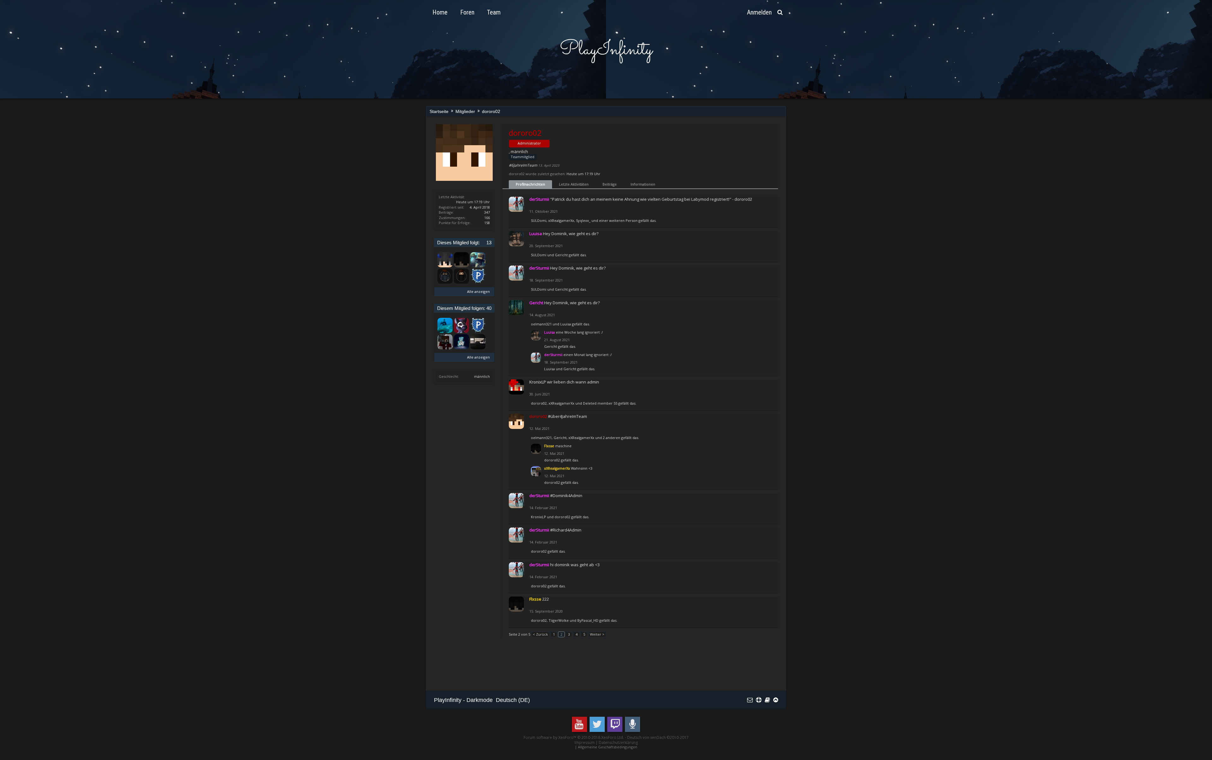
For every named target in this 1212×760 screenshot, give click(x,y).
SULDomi (538, 220)
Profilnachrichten (530, 184)
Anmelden (759, 12)
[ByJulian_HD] (477, 341)
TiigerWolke (559, 620)
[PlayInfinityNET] (477, 276)
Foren (467, 12)
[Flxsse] (461, 259)
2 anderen (611, 437)
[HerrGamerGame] (461, 276)
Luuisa (565, 324)
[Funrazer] (445, 259)
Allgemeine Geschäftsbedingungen (607, 747)
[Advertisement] (549, 667)
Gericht (561, 254)
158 (487, 222)
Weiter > (597, 634)
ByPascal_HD (587, 620)
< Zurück (540, 634)
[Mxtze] (445, 276)
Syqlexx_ (583, 220)
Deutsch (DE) (513, 700)
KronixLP (538, 516)
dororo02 (539, 403)
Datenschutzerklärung (618, 742)
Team (494, 12)
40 (488, 308)
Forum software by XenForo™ (574, 737)
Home (440, 12)
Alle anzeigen (478, 291)
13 (488, 242)
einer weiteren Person (618, 220)
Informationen (643, 184)
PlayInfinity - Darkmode (463, 700)
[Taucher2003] (445, 325)
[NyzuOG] (445, 341)
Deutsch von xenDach (658, 737)
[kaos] (477, 259)
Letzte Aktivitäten (574, 184)
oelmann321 (541, 324)
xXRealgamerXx (561, 220)
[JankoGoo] (461, 325)
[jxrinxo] (461, 341)
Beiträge (610, 184)
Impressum (584, 742)
